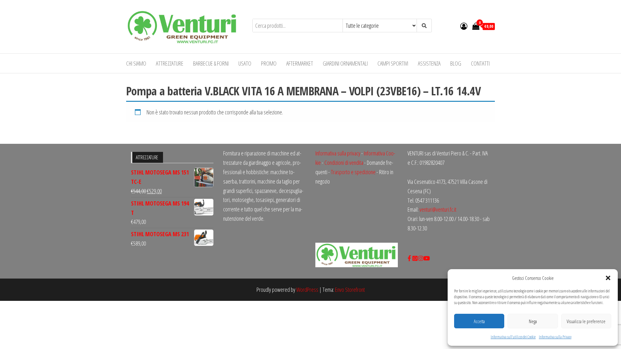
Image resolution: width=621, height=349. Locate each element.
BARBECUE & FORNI (211, 63)
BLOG (455, 63)
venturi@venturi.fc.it (437, 209)
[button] (608, 278)
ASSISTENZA (429, 63)
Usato (244, 63)
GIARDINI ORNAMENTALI (345, 63)
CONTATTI (480, 63)
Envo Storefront (350, 289)
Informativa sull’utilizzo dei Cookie (513, 337)
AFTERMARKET (299, 63)
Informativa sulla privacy (337, 153)
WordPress (307, 289)
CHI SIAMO (136, 63)
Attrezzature (169, 63)
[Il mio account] (463, 26)
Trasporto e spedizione (353, 172)
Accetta (479, 321)
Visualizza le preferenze (586, 321)
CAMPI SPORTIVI (392, 63)
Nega (533, 321)
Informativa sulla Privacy (555, 337)
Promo (269, 63)
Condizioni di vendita (343, 162)
